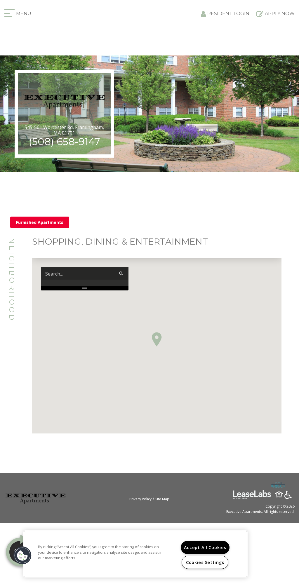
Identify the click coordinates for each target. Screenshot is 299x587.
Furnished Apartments (39, 222)
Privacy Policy (140, 499)
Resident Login (228, 13)
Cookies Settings (205, 562)
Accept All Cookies (205, 547)
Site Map (162, 499)
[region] (135, 554)
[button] (156, 339)
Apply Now (280, 13)
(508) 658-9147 (64, 141)
